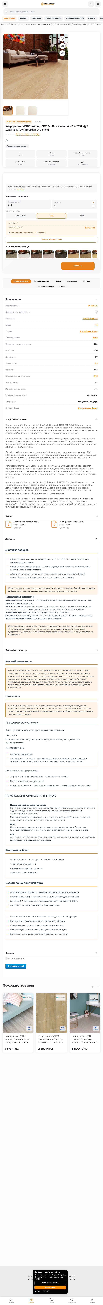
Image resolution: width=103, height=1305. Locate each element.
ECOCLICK (93, 306)
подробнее (20, 189)
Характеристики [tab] (21, 281)
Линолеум (36, 18)
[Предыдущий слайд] (93, 987)
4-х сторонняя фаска (88, 408)
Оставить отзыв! (16, 966)
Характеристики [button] (13, 299)
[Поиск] (6, 11)
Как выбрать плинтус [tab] (46, 286)
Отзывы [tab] (62, 286)
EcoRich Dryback (90, 318)
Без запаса (21, 216)
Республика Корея (89, 331)
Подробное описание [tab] (42, 281)
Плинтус (92, 18)
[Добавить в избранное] (62, 39)
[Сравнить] (62, 46)
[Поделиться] (62, 53)
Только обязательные (50, 1282)
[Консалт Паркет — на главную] (48, 4)
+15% (82, 216)
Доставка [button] (10, 539)
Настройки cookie (41, 1291)
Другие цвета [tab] (72, 281)
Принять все (50, 1287)
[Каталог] (5, 4)
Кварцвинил (9, 18)
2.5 (96, 363)
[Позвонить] (91, 4)
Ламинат (23, 18)
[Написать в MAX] (98, 4)
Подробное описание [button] (15, 419)
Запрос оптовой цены (51, 239)
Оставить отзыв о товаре (27, 134)
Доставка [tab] (86, 281)
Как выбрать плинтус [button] (16, 650)
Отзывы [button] (9, 953)
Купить (78, 266)
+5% (51, 216)
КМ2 (96, 376)
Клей (95, 338)
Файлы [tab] (58, 281)
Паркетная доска (54, 18)
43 (96, 325)
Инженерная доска (75, 18)
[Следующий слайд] (98, 987)
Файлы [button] (9, 516)
